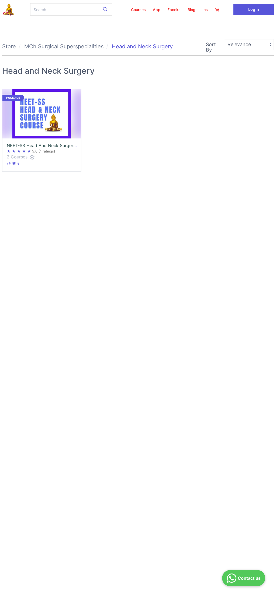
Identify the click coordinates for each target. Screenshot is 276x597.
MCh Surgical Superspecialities (64, 46)
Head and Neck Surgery (142, 46)
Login (253, 9)
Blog (191, 9)
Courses (138, 9)
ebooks (174, 9)
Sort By (211, 47)
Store (9, 46)
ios (205, 9)
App (156, 9)
